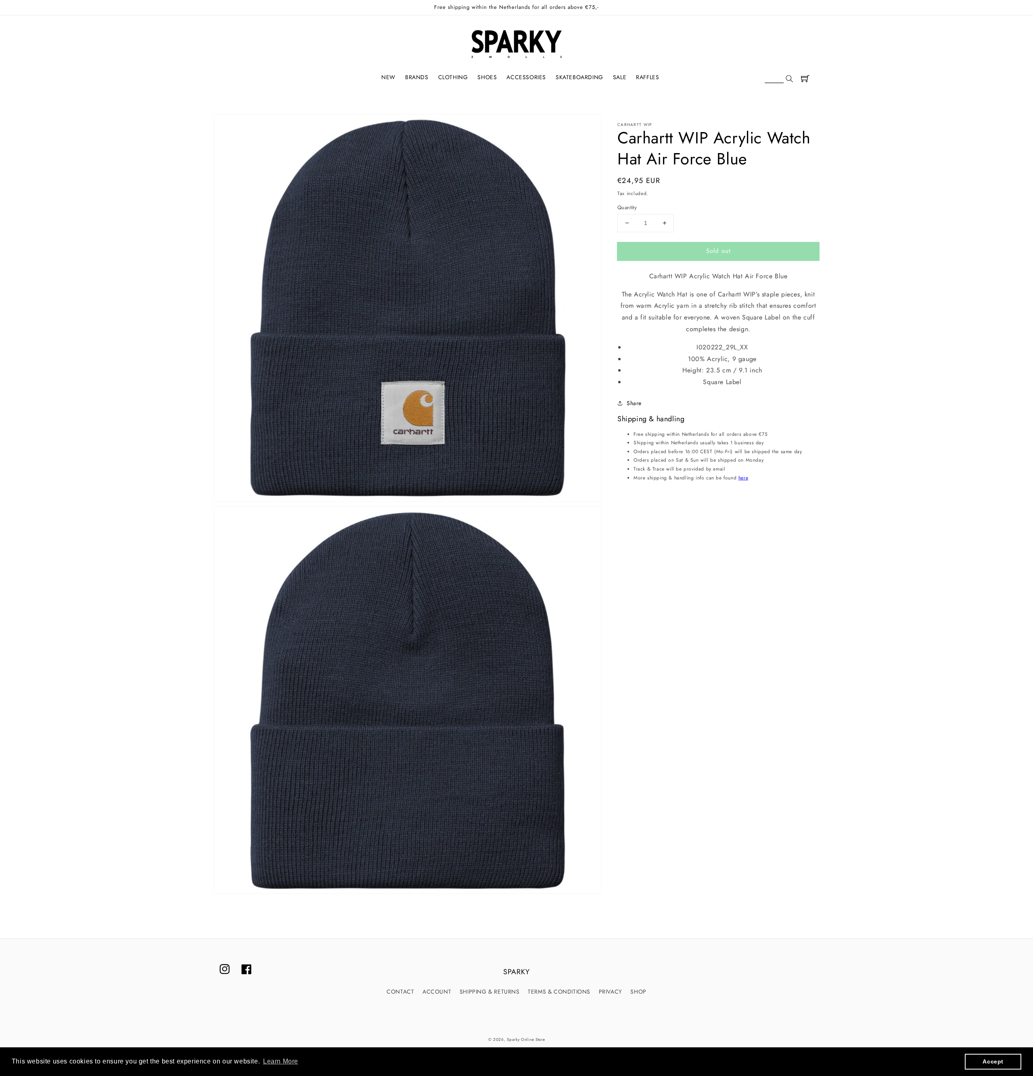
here (743, 477)
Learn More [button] (280, 1061)
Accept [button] (993, 1061)
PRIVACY (610, 992)
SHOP (638, 992)
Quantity (627, 207)
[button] (779, 79)
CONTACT (400, 992)
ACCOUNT (436, 992)
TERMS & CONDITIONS (559, 992)
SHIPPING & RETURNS (490, 992)
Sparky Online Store (526, 1039)
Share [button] (634, 403)
